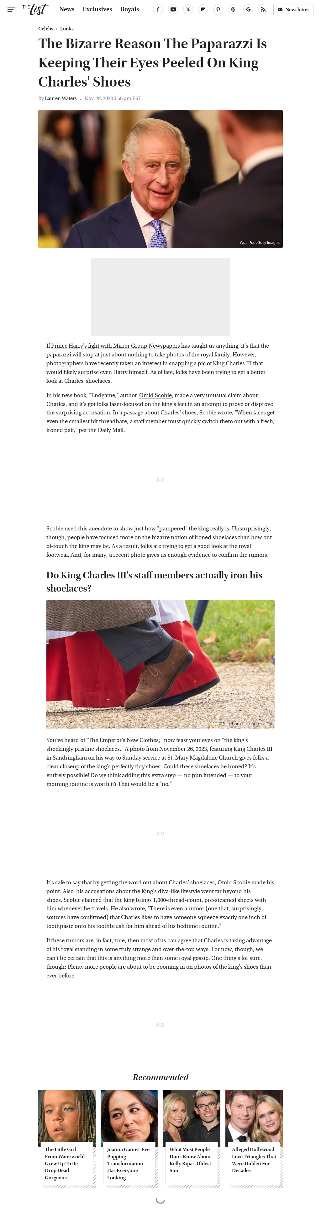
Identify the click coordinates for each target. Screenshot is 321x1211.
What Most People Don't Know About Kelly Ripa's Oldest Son (190, 1159)
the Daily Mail (106, 430)
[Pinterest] (218, 9)
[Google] (248, 9)
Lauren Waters (61, 98)
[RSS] (263, 9)
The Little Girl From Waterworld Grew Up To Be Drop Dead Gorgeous (65, 1163)
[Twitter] (188, 9)
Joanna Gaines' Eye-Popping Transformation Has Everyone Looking (129, 1163)
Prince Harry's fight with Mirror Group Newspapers (115, 346)
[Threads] (233, 9)
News (67, 9)
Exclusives (97, 9)
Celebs (45, 28)
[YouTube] (173, 9)
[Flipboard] (203, 9)
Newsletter (297, 10)
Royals (129, 9)
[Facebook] (158, 9)
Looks (67, 28)
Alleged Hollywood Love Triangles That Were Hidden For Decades (254, 1159)
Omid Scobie (155, 395)
